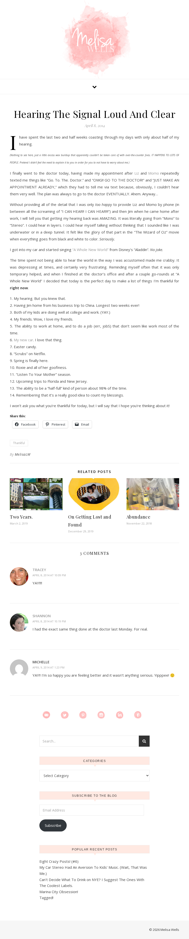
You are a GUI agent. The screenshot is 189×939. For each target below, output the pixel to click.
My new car (23, 339)
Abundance (138, 517)
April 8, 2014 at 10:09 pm (49, 575)
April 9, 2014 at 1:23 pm (48, 667)
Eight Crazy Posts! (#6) (59, 861)
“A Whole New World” (90, 249)
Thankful (19, 443)
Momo (153, 173)
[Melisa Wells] (94, 40)
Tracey (39, 569)
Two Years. (21, 517)
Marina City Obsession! (58, 891)
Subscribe (53, 825)
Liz (136, 173)
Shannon (41, 615)
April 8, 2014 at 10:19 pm (49, 621)
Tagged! (46, 897)
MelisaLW (23, 454)
